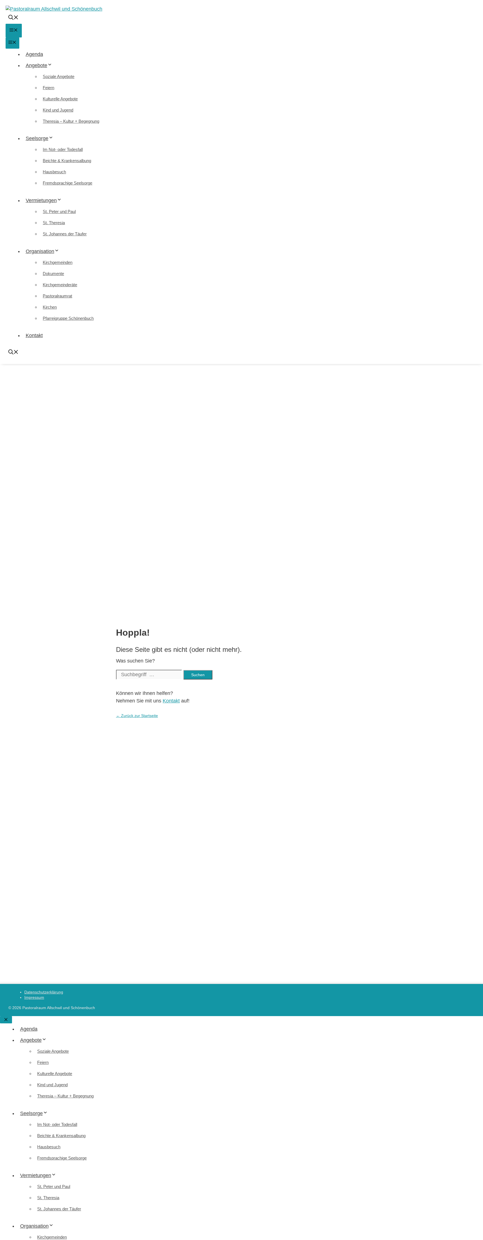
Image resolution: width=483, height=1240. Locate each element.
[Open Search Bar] (13, 18)
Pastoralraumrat (57, 296)
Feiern (48, 87)
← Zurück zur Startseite (137, 715)
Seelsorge (37, 138)
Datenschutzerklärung (43, 992)
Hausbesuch (54, 171)
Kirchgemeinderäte (60, 284)
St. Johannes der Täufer (65, 233)
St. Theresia (54, 222)
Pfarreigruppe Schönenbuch (68, 318)
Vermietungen (41, 200)
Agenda (34, 54)
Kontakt (34, 335)
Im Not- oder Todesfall (63, 149)
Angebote (36, 65)
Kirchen (50, 307)
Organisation (40, 251)
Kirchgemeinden (57, 262)
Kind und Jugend (58, 110)
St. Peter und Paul (59, 211)
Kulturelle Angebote (60, 98)
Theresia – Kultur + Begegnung (71, 121)
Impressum (34, 997)
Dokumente (53, 273)
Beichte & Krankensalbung (67, 160)
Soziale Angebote (58, 76)
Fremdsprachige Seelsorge (67, 183)
